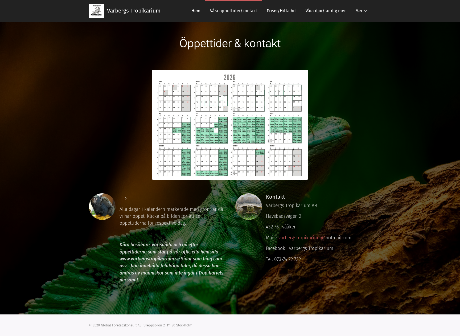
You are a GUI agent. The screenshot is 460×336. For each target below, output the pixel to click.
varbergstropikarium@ (302, 238)
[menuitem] (196, 11)
